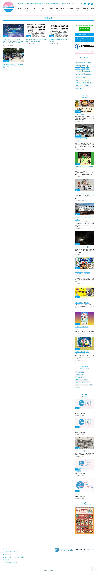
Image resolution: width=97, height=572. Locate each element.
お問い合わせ (7, 554)
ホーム (5, 549)
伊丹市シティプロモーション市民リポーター (84, 39)
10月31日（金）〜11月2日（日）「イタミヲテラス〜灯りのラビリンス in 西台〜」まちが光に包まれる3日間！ (13, 41)
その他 (83, 68)
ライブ (77, 387)
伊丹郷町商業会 (80, 377)
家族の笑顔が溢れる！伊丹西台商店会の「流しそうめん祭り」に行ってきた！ (13, 66)
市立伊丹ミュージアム (81, 379)
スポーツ (78, 68)
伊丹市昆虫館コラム (84, 34)
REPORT (6, 61)
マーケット (85, 385)
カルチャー (84, 65)
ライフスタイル (88, 74)
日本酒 (87, 80)
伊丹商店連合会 (80, 372)
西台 (91, 385)
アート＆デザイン (88, 63)
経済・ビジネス (79, 85)
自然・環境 (87, 85)
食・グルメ (82, 88)
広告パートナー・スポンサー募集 (84, 52)
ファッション (78, 71)
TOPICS (78, 111)
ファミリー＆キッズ (87, 71)
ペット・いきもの (79, 74)
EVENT (6, 36)
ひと (88, 68)
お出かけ (78, 65)
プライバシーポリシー (10, 562)
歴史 (84, 83)
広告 (84, 77)
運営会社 (6, 560)
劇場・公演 (78, 77)
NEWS (77, 408)
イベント (78, 385)
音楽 (77, 88)
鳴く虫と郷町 (85, 382)
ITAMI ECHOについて (10, 552)
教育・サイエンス (80, 80)
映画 (77, 83)
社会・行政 (89, 83)
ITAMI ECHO (79, 63)
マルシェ (78, 382)
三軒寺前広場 (79, 374)
